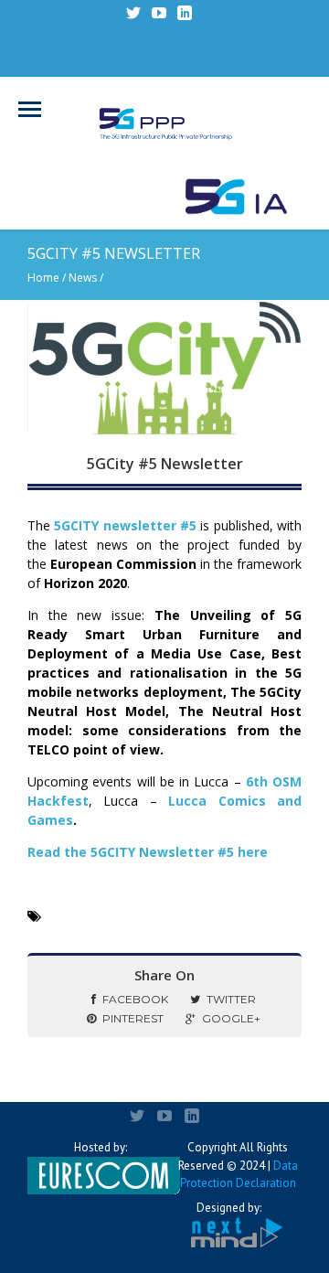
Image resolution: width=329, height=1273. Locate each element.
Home (43, 277)
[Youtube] (159, 12)
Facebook (135, 999)
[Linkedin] (184, 12)
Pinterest (133, 1018)
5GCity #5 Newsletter (165, 464)
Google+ (231, 1018)
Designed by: (228, 1207)
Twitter (231, 999)
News (83, 277)
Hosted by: (100, 1147)
